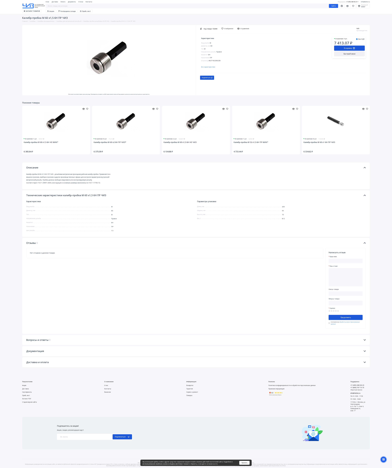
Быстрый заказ (349, 54)
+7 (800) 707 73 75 (357, 387)
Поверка (189, 395)
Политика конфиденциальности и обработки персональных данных (292, 385)
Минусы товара (334, 299)
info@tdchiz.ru (365, 2)
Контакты (89, 2)
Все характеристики (208, 67)
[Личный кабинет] (342, 6)
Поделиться (206, 78)
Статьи (80, 2)
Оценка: (332, 308)
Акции (51, 11)
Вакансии (107, 392)
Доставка (55, 2)
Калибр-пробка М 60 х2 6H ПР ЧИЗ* (110, 142)
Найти (333, 6)
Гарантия (189, 389)
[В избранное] (87, 108)
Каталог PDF (26, 399)
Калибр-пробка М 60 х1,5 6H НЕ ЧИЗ (180, 142)
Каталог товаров (33, 11)
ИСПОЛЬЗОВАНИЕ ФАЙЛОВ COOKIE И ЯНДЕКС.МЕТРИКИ (162, 464)
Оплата (63, 2)
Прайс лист (86, 11)
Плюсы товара (334, 289)
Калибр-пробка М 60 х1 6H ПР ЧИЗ (319, 142)
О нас (47, 2)
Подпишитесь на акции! (68, 426)
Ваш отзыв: (334, 266)
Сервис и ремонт (192, 392)
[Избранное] (353, 6)
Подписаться (120, 437)
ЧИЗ (357, 28)
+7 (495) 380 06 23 (347, 2)
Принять (244, 463)
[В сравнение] (83, 108)
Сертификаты (27, 392)
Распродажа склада (68, 11)
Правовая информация (276, 389)
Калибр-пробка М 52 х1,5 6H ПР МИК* (251, 142)
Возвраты (189, 385)
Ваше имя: (333, 257)
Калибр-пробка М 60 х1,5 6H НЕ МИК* (41, 142)
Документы (72, 2)
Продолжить (345, 317)
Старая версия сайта (29, 402)
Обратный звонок (356, 390)
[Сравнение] (347, 6)
